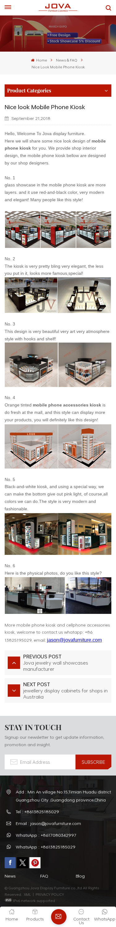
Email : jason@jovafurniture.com (48, 823)
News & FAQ (66, 60)
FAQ (44, 876)
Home (41, 60)
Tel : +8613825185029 (37, 811)
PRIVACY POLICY (50, 894)
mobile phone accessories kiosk (67, 404)
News (10, 876)
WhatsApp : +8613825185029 (45, 847)
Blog (80, 876)
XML (27, 894)
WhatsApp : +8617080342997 (46, 835)
